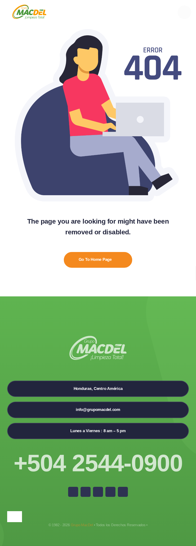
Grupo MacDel (82, 525)
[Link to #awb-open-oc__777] (184, 12)
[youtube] (110, 492)
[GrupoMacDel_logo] (29, 6)
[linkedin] (123, 492)
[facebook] (73, 492)
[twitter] (86, 492)
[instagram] (98, 492)
